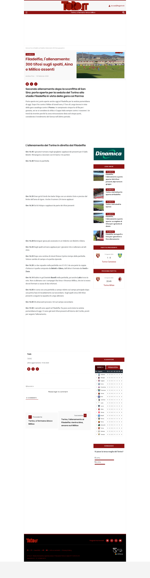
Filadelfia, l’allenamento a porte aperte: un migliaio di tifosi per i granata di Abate (114, 221)
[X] (116, 540)
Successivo (79, 415)
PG (107, 371)
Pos (96, 371)
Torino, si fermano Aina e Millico (83, 12)
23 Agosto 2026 (108, 278)
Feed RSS (37, 550)
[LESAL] (109, 154)
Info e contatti (55, 550)
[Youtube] (120, 540)
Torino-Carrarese (109, 262)
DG (119, 371)
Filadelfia (36, 48)
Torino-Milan (109, 285)
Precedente (37, 417)
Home (27, 48)
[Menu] (26, 12)
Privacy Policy (67, 550)
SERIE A (100, 367)
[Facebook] (107, 540)
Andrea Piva (30, 76)
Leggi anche (108, 166)
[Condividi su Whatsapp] (35, 84)
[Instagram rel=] (111, 540)
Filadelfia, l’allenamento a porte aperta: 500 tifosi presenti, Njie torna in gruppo (114, 179)
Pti (121, 371)
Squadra (100, 371)
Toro (31, 48)
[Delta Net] (118, 551)
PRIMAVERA (113, 367)
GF (114, 371)
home (30, 358)
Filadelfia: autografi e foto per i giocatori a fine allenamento (114, 236)
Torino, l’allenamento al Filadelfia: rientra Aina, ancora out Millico (72, 422)
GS (117, 371)
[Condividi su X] (31, 84)
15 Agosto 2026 (108, 254)
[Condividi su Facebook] (27, 84)
